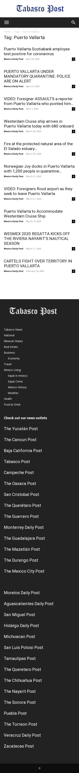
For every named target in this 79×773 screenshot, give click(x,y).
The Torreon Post (20, 724)
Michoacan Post (19, 636)
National (9, 335)
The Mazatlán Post (22, 549)
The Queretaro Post (22, 669)
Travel (8, 364)
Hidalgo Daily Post (21, 625)
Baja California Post (23, 450)
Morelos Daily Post (22, 592)
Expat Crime (15, 381)
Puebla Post (15, 713)
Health (8, 399)
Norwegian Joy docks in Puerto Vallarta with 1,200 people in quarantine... (39, 168)
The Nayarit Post (20, 691)
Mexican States (13, 341)
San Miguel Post (19, 614)
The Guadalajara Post (24, 538)
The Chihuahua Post (23, 680)
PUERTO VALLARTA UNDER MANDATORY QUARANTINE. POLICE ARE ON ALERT (37, 76)
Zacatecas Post (19, 746)
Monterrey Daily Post (24, 527)
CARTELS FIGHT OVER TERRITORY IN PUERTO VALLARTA (38, 263)
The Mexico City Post (24, 571)
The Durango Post (21, 560)
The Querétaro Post (22, 505)
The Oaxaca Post (20, 483)
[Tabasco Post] (39, 9)
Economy (14, 358)
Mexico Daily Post (13, 58)
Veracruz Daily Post (22, 735)
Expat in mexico (17, 375)
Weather (13, 393)
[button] (6, 22)
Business (9, 352)
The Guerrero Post (21, 516)
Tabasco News (13, 329)
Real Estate (11, 347)
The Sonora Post (20, 702)
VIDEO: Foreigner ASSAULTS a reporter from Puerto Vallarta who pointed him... (39, 101)
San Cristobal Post (21, 494)
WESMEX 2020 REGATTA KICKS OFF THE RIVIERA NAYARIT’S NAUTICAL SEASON (37, 239)
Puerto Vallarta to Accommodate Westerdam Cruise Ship (33, 213)
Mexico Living (12, 370)
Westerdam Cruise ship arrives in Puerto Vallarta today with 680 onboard (39, 123)
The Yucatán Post (21, 428)
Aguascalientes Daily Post (28, 603)
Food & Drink (12, 404)
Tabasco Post (17, 461)
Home (7, 31)
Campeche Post (19, 472)
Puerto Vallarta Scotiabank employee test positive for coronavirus (37, 51)
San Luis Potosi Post (23, 647)
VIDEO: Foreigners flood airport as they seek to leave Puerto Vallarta (38, 191)
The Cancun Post (20, 439)
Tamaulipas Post (20, 658)
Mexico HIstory (17, 387)
